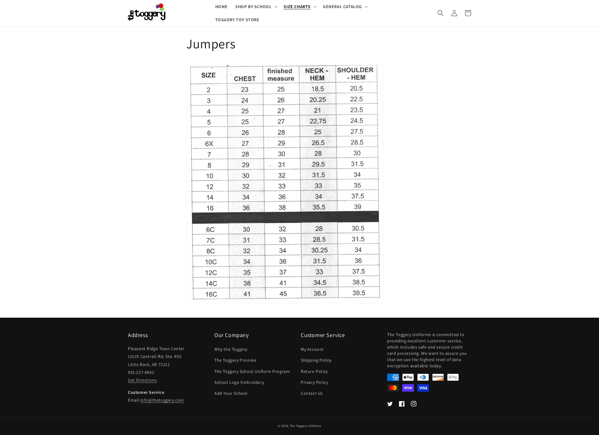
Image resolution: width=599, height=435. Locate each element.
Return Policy (314, 371)
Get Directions (142, 380)
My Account (312, 349)
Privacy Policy (314, 382)
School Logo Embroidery (239, 382)
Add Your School (231, 393)
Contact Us (312, 393)
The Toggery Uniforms (305, 426)
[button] (255, 6)
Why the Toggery (230, 349)
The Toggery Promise (235, 360)
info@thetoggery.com (162, 400)
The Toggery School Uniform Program (252, 371)
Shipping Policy (316, 360)
